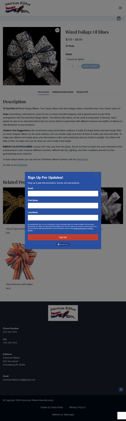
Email (30, 188)
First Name (33, 200)
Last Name (33, 212)
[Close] (95, 175)
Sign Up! (63, 237)
